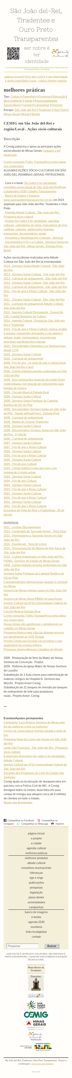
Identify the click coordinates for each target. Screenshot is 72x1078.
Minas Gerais (12, 114)
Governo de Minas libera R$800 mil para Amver (33, 598)
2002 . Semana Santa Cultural (22, 493)
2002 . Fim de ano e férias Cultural (25, 497)
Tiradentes (33, 20)
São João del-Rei (35, 10)
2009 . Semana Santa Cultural (22, 396)
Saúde (28, 100)
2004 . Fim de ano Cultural (20, 480)
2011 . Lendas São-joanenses (22, 527)
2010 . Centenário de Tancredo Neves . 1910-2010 (35, 531)
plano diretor (36, 897)
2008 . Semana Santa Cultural (22, 426)
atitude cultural (36, 862)
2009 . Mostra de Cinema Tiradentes (26, 421)
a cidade (36, 843)
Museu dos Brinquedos (18, 802)
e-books (36, 917)
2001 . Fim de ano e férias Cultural (25, 506)
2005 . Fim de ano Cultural (20, 464)
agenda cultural (36, 848)
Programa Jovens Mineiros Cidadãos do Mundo (33, 649)
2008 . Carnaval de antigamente (23, 438)
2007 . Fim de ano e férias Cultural (25, 447)
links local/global (36, 931)
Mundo (35, 114)
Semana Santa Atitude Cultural (31, 265)
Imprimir (59, 824)
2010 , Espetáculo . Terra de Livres (25, 544)
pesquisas (36, 887)
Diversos (56, 105)
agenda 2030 (36, 921)
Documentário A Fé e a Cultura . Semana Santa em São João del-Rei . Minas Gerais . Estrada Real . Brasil (36, 246)
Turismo (27, 105)
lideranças (36, 872)
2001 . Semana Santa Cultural (22, 501)
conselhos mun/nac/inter (36, 867)
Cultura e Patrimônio (23, 96)
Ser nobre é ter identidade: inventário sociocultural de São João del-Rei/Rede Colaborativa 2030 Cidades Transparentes (35, 187)
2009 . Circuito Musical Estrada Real (26, 392)
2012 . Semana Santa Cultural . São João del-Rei (34, 282)
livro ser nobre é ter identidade (46, 76)
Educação (59, 96)
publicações (36, 882)
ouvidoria (36, 926)
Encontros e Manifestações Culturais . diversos (34, 237)
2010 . (8, 535)
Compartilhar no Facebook (21, 820)
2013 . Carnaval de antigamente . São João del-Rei (35, 278)
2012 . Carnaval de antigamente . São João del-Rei (35, 287)
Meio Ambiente (13, 100)
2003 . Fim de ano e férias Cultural (25, 489)
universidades (36, 902)
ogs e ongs (36, 877)
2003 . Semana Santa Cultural (22, 485)
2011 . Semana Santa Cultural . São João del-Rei (34, 299)
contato (36, 936)
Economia (44, 96)
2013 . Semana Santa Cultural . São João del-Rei (34, 274)
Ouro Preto (36, 29)
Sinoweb (36, 1071)
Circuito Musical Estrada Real (22, 611)
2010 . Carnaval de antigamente (23, 358)
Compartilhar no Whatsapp (34, 824)
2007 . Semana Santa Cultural (22, 442)
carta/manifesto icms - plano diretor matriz (36, 80)
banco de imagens (36, 912)
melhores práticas (36, 853)
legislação (36, 892)
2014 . (8, 265)
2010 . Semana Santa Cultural (22, 354)
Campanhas (41, 105)
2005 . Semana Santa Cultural (22, 459)
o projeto (36, 838)
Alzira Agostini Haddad (42, 1064)
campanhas (36, 907)
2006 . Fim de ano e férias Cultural (25, 455)
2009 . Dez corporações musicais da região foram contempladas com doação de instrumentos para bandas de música (34, 384)
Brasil (25, 114)
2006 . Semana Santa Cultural (22, 451)
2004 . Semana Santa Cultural (22, 476)
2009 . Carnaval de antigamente (23, 417)
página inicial (13, 76)
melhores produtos (36, 858)
